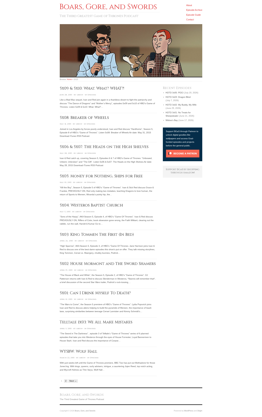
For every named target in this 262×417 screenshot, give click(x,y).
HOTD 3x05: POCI (174, 92)
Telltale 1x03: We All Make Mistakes (96, 322)
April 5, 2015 (65, 328)
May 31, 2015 (65, 124)
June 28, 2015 (66, 95)
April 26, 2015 (66, 241)
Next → (73, 381)
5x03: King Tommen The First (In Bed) (97, 234)
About (189, 5)
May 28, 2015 (66, 153)
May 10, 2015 (65, 182)
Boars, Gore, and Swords (85, 411)
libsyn (80, 95)
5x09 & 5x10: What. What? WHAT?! (92, 88)
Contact (190, 19)
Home (69, 79)
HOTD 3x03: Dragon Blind (178, 97)
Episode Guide (193, 15)
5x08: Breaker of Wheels (84, 117)
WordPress (188, 411)
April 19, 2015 (66, 270)
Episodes (92, 95)
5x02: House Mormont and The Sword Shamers (108, 263)
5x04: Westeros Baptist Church (91, 205)
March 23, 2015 (67, 358)
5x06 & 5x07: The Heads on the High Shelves (104, 146)
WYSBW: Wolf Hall (78, 351)
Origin (199, 411)
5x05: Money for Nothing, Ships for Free (101, 176)
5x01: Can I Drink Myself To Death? (95, 293)
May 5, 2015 (65, 212)
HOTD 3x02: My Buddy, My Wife (181, 105)
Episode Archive (194, 10)
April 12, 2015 (66, 299)
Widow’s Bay (172, 120)
